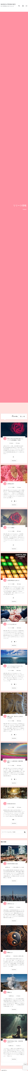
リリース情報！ (11, 527)
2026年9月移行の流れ (12, 863)
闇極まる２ (10, 952)
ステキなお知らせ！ (12, 624)
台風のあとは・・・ (12, 903)
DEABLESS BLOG (11, 803)
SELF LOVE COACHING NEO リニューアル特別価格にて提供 (15, 439)
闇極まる (9, 992)
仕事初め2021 (10, 483)
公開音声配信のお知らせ (13, 580)
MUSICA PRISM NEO (8, 4)
